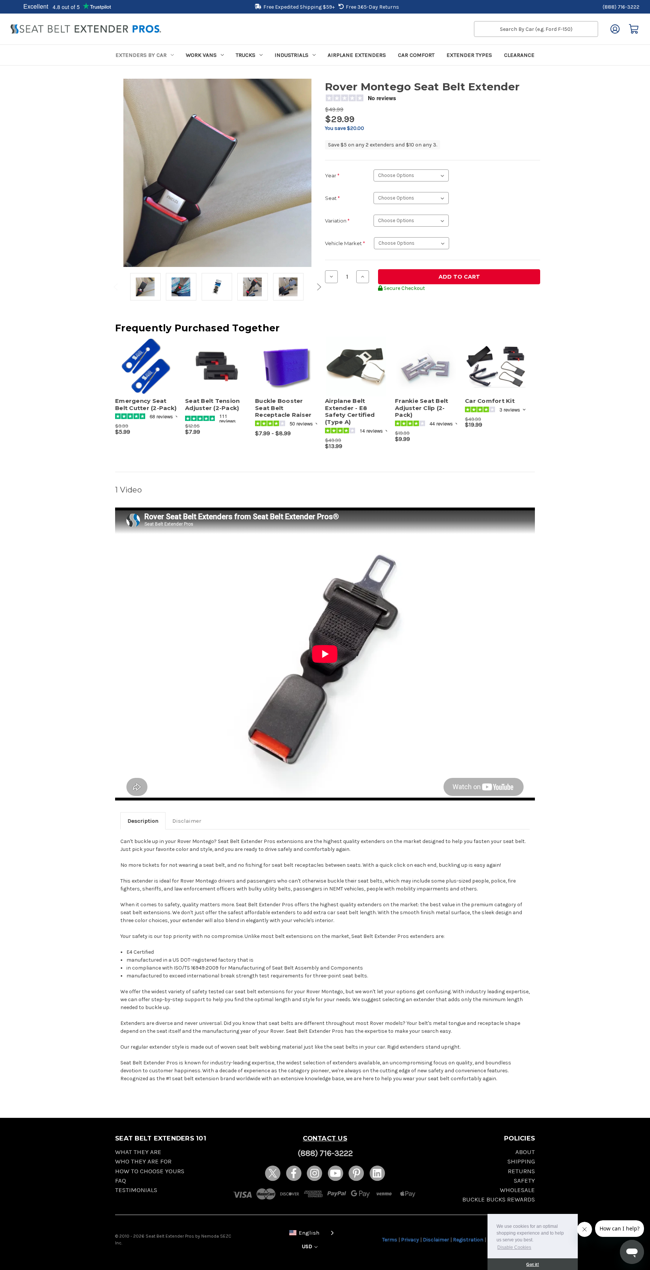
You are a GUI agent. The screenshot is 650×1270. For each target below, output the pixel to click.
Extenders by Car (141, 55)
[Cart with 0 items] (633, 29)
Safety (524, 1180)
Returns (521, 1171)
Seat (332, 198)
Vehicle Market (345, 243)
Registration (468, 1239)
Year (332, 175)
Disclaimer (186, 820)
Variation (337, 221)
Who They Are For (143, 1161)
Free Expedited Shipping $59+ (299, 7)
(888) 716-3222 (621, 7)
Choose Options (216, 373)
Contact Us (325, 1138)
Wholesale (517, 1190)
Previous (117, 287)
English (309, 1232)
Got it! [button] (532, 1264)
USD (307, 1246)
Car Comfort (416, 55)
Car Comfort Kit (490, 401)
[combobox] (310, 1232)
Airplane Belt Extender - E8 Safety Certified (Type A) (350, 411)
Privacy (410, 1239)
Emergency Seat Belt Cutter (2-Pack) (145, 405)
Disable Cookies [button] (514, 1247)
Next (318, 287)
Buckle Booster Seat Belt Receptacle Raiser (283, 408)
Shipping (521, 1161)
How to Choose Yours (149, 1171)
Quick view (142, 360)
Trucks (245, 55)
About (525, 1152)
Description (143, 820)
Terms (389, 1239)
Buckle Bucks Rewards (498, 1199)
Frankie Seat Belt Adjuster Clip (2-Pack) (421, 408)
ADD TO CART (146, 373)
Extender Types (469, 55)
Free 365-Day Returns (372, 7)
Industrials (291, 55)
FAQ (120, 1180)
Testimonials (136, 1190)
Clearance (519, 55)
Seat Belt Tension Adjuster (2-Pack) (212, 405)
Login (615, 29)
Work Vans (201, 55)
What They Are (138, 1152)
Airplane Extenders (357, 55)
